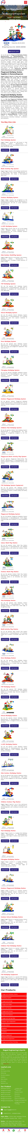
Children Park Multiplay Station (11, 946)
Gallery (3, 1077)
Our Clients (4, 1079)
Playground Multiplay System (10, 514)
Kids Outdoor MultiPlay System (11, 255)
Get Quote (14, 150)
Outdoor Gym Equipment (8, 1021)
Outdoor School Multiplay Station (12, 917)
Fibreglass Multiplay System (10, 370)
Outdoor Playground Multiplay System (13, 399)
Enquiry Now (15, 51)
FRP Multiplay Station (8, 687)
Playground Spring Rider (8, 1018)
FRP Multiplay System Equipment (12, 485)
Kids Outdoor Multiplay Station (11, 773)
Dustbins (4, 1032)
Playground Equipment (8, 1038)
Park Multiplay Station (8, 830)
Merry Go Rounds (6, 1008)
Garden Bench (6, 1025)
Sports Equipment (7, 1035)
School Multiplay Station (9, 715)
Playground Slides (7, 1004)
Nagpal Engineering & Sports (14, 1050)
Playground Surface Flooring (10, 1042)
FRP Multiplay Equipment (9, 974)
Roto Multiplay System (8, 341)
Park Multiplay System (8, 140)
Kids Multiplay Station (8, 600)
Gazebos (4, 1028)
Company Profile (6, 1071)
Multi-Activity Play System (10, 168)
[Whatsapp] (13, 1130)
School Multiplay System (9, 312)
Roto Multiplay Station (8, 658)
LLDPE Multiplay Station (9, 744)
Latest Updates (6, 1075)
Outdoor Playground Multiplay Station (13, 888)
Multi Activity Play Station (9, 629)
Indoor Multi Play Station (9, 543)
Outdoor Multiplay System (9, 197)
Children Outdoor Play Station (11, 802)
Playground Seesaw (7, 1014)
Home (9, 17)
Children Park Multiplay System (11, 427)
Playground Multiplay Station (10, 994)
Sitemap (4, 1073)
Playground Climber (7, 1011)
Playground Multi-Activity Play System (13, 456)
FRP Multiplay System (8, 284)
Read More (5, 150)
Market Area (5, 1083)
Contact (4, 1081)
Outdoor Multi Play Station (10, 571)
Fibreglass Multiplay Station (10, 859)
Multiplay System (15, 19)
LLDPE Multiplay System (9, 226)
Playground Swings (7, 1001)
